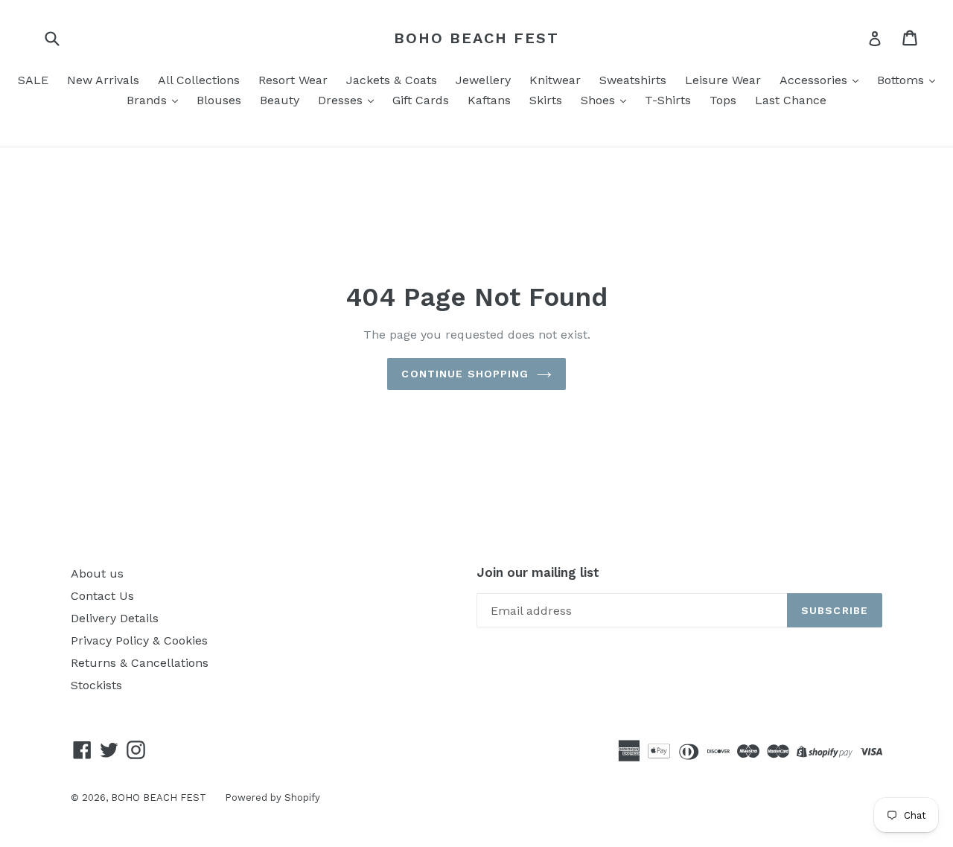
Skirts (545, 100)
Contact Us (102, 596)
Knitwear (555, 80)
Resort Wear (293, 80)
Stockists (96, 685)
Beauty (279, 100)
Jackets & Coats (391, 80)
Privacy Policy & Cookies (139, 640)
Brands (148, 100)
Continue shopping (465, 374)
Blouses (219, 100)
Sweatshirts (632, 80)
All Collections (199, 80)
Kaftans (489, 100)
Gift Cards (420, 100)
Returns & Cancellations (139, 663)
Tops (723, 100)
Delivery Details (115, 618)
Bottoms (902, 80)
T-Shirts (668, 100)
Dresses (342, 100)
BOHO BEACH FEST (476, 38)
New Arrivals (103, 80)
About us (97, 573)
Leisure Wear (723, 80)
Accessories (815, 80)
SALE (33, 80)
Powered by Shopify (272, 797)
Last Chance (790, 100)
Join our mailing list (537, 572)
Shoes (600, 100)
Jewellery (483, 80)
